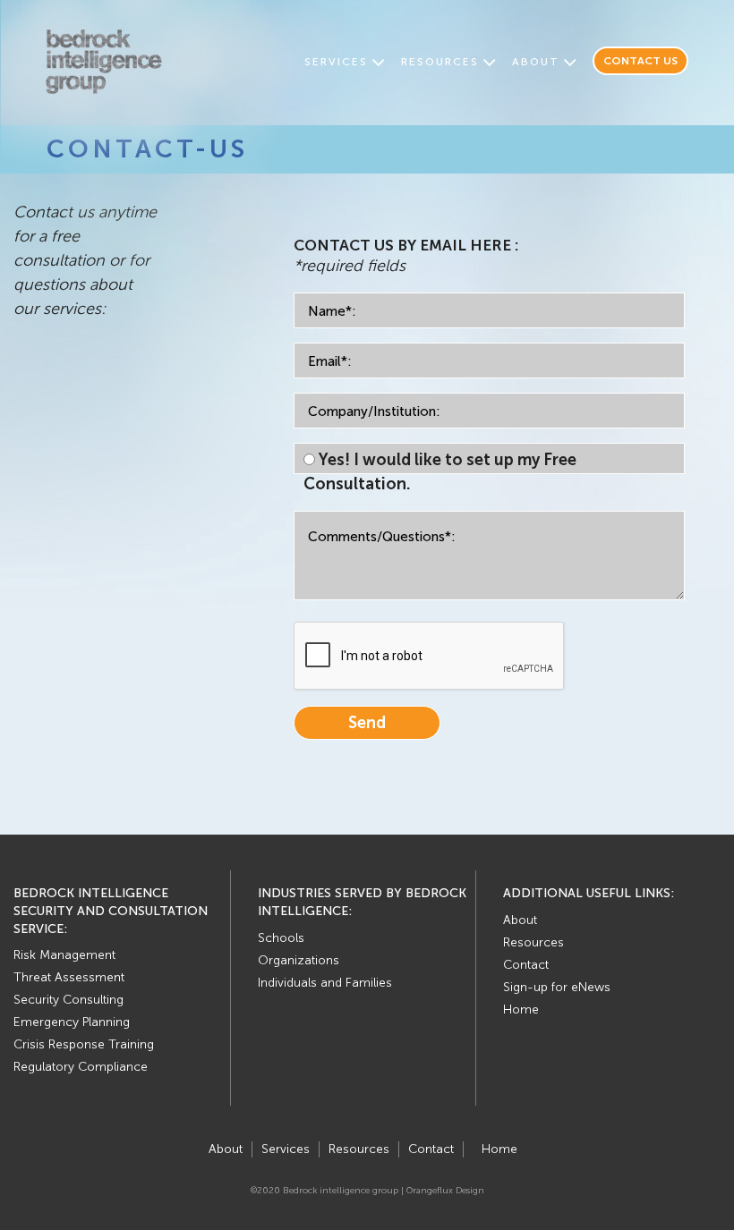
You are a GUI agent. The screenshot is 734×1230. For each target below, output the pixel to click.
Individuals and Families (325, 982)
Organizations (298, 960)
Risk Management (64, 955)
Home (521, 1009)
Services (336, 61)
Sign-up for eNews (556, 987)
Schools (281, 938)
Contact (526, 964)
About (535, 61)
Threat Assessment (68, 977)
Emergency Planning (71, 1022)
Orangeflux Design (445, 1190)
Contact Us (640, 61)
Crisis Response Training (83, 1044)
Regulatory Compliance (80, 1066)
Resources (440, 61)
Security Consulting (68, 999)
